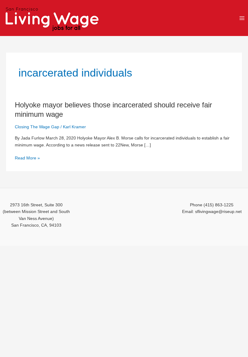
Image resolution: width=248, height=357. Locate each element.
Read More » (27, 158)
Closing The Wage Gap (37, 127)
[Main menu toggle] (242, 18)
